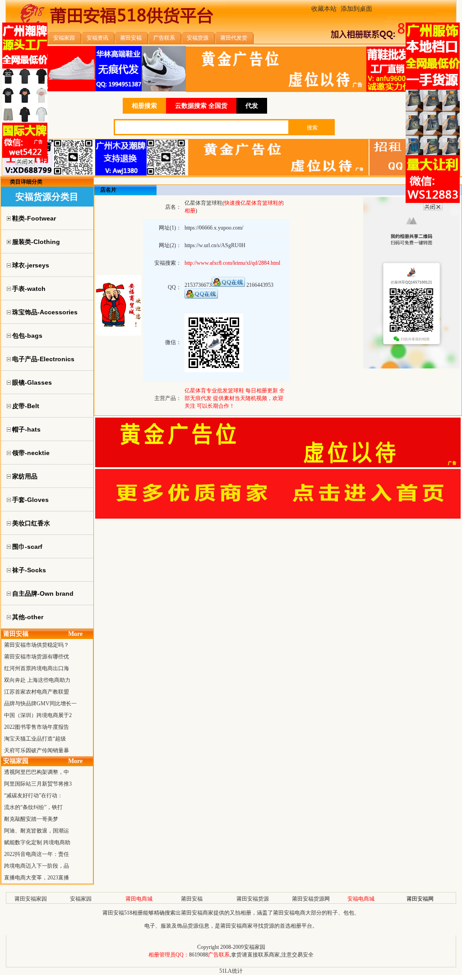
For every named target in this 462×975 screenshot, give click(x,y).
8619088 (198, 955)
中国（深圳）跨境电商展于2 (38, 715)
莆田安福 (192, 899)
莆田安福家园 (30, 899)
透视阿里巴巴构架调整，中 (36, 772)
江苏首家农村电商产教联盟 (36, 692)
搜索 (312, 127)
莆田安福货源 (252, 899)
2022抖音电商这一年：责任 (36, 854)
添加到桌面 (356, 8)
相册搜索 (144, 105)
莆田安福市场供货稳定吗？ (36, 645)
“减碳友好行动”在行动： (33, 795)
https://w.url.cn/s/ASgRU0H (215, 245)
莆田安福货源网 (311, 899)
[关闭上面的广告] (25, 164)
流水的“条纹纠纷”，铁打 (33, 807)
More (75, 633)
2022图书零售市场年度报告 (36, 727)
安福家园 (81, 899)
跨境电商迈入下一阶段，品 (36, 866)
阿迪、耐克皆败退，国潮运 (36, 831)
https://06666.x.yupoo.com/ (214, 228)
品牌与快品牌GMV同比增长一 (40, 703)
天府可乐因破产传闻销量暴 (36, 750)
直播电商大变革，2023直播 (36, 877)
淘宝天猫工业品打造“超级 (35, 739)
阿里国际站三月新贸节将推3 (38, 784)
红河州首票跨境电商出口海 (36, 668)
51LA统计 (231, 971)
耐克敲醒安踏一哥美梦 (31, 819)
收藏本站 (324, 8)
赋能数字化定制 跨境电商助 (37, 842)
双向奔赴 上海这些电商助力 (37, 680)
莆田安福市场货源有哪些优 (36, 656)
